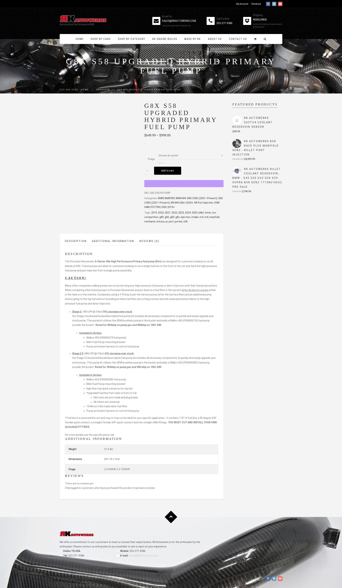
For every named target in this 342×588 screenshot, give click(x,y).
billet (201, 212)
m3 (201, 217)
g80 (161, 217)
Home (80, 39)
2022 (174, 212)
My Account (242, 3)
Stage (151, 159)
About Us (215, 39)
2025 (195, 212)
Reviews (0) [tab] (149, 241)
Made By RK (192, 39)
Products (103, 90)
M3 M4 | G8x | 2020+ (182, 202)
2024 (188, 212)
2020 (161, 212)
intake (195, 217)
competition (151, 217)
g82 (167, 217)
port (171, 221)
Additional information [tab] (113, 241)
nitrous (160, 221)
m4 (206, 217)
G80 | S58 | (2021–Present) (202, 198)
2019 (154, 212)
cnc (214, 212)
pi (167, 221)
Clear (160, 163)
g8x (177, 217)
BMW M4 (181, 198)
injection (185, 217)
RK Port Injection (203, 202)
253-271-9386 (224, 23)
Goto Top (171, 517)
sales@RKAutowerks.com (144, 555)
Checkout (256, 3)
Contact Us (238, 39)
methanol (149, 221)
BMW (161, 198)
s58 (185, 221)
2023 (181, 212)
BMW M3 (170, 198)
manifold (214, 217)
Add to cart (167, 170)
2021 (167, 212)
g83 (172, 217)
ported (178, 221)
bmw (208, 212)
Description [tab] (76, 241)
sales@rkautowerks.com (179, 20)
